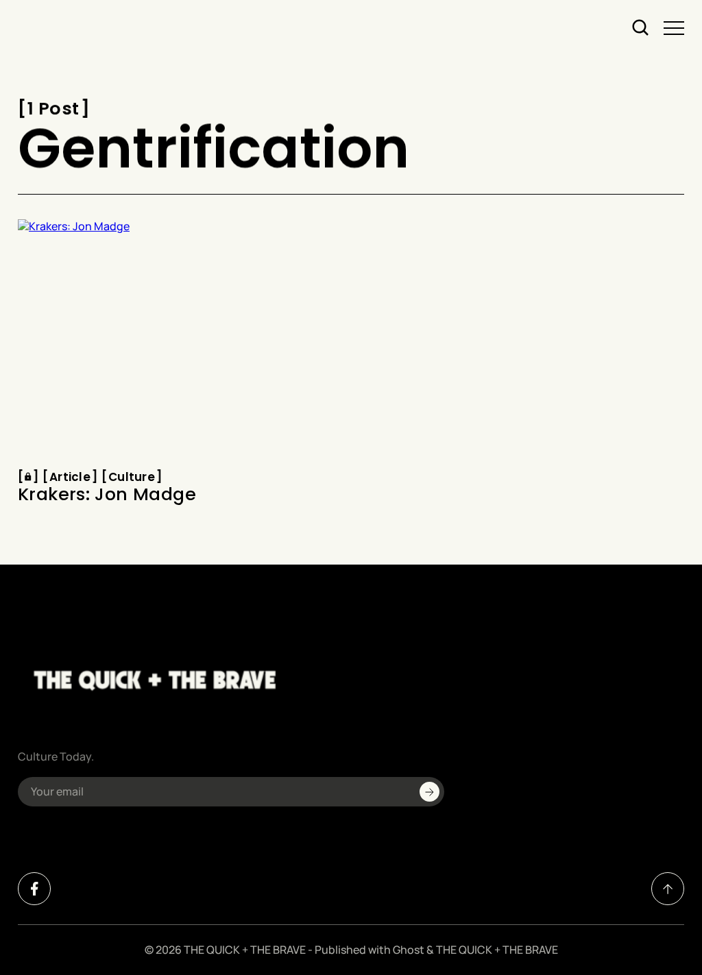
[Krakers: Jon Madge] (179, 340)
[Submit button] (429, 792)
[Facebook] (34, 888)
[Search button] (641, 28)
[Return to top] (667, 888)
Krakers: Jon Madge (107, 495)
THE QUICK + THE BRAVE (245, 949)
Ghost (408, 949)
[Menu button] (674, 28)
